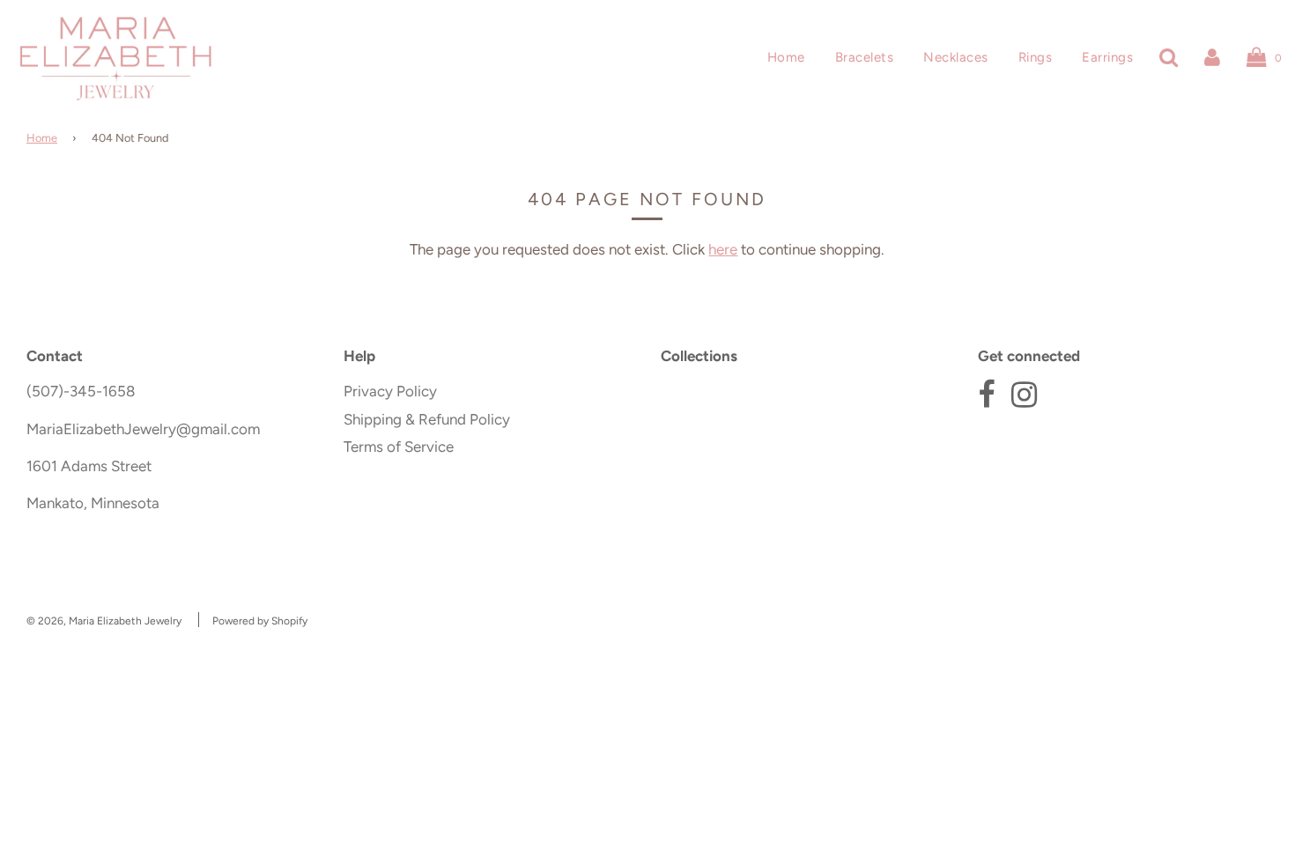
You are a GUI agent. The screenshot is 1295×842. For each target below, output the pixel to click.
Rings (1035, 57)
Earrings (1107, 57)
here (722, 249)
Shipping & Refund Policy (427, 419)
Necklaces (955, 57)
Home (786, 57)
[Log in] (1212, 57)
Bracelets (864, 57)
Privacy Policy (390, 391)
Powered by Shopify (259, 621)
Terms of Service (399, 446)
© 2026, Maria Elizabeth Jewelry (103, 621)
